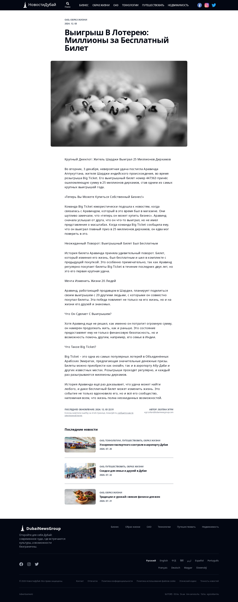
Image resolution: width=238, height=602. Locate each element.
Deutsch (175, 567)
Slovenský (201, 567)
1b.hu (203, 594)
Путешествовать (153, 5)
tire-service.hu (192, 594)
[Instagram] (29, 564)
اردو (189, 560)
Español (199, 560)
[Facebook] (21, 564)
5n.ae (182, 594)
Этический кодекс (188, 581)
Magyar (188, 567)
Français (162, 567)
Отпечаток (93, 581)
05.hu (176, 594)
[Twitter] (37, 564)
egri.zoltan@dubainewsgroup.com (158, 412)
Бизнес (83, 5)
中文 (174, 560)
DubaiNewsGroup (43, 528)
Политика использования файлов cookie (156, 581)
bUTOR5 (168, 594)
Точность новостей (209, 581)
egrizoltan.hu (213, 594)
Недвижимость (178, 5)
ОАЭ (115, 5)
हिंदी (181, 560)
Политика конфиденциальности (117, 581)
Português (213, 560)
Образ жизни (100, 5)
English (164, 560)
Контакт (80, 581)
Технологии (130, 5)
